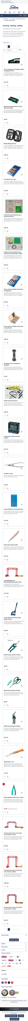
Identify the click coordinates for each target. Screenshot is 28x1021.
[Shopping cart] (23, 12)
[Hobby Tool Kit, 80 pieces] (14, 392)
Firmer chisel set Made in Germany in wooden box (13, 327)
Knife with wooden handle (11, 545)
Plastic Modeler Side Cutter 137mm (14, 797)
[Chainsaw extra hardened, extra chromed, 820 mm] (14, 206)
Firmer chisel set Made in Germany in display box (13, 290)
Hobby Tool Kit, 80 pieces (10, 400)
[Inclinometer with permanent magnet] (14, 428)
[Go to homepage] (14, 7)
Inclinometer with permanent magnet (12, 437)
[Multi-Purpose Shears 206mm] (14, 682)
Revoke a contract (14, 939)
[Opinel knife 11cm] (14, 753)
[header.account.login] (18, 12)
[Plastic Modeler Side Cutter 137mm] (14, 789)
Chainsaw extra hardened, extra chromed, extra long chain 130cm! (13, 252)
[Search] (4, 12)
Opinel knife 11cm (9, 761)
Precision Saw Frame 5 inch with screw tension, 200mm (13, 871)
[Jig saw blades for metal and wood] (14, 500)
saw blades (5, 33)
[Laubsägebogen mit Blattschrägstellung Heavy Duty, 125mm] (14, 572)
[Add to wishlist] (21, 65)
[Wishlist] (14, 12)
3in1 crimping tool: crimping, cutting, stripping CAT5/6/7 (14, 70)
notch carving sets (7, 35)
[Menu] (2, 15)
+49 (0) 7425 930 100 (9, 2)
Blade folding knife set (10, 143)
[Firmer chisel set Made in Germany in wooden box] (14, 318)
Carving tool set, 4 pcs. (10, 179)
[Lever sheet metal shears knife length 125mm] (14, 609)
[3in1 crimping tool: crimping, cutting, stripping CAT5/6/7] (14, 61)
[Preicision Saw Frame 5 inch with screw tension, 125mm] (14, 899)
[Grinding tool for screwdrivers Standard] (14, 355)
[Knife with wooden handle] (14, 536)
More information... (14, 1013)
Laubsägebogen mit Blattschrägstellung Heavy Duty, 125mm (12, 581)
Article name (6, 42)
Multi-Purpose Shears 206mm (12, 690)
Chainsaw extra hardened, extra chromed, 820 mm (12, 215)
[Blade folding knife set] (14, 135)
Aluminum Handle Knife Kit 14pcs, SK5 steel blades (13, 107)
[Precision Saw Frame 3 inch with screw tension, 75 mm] (14, 824)
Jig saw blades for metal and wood (13, 509)
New (21, 15)
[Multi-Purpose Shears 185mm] (14, 646)
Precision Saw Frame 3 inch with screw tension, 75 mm (13, 833)
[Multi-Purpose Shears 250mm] (14, 717)
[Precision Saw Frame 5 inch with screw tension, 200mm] (14, 862)
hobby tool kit (17, 36)
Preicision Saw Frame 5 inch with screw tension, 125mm (13, 908)
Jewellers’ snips (8, 473)
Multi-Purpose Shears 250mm (12, 726)
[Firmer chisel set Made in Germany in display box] (14, 281)
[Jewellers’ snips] (14, 465)
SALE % (25, 15)
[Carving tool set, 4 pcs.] (14, 171)
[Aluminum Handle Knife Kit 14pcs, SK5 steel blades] (14, 98)
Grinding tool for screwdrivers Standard (12, 364)
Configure (21, 1015)
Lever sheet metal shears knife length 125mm (12, 618)
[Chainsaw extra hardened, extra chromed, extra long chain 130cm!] (14, 243)
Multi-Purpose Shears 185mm (12, 655)
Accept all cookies (14, 1019)
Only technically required (11, 1015)
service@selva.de (7, 1)
